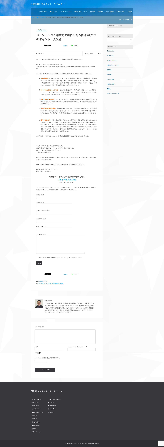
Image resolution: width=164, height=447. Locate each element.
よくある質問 (110, 11)
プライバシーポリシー (125, 19)
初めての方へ (43, 11)
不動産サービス (42, 281)
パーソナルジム (42, 283)
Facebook (53, 405)
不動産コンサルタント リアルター (47, 4)
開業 (61, 283)
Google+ (52, 409)
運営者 (130, 11)
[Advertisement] (120, 113)
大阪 (49, 283)
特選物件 (100, 11)
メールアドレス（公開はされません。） (76, 347)
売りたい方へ (54, 11)
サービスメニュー (65, 11)
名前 (36, 347)
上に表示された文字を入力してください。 (48, 358)
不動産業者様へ (121, 11)
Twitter (52, 402)
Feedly (52, 412)
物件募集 (92, 11)
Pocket (65, 46)
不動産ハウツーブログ (80, 11)
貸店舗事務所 (56, 283)
